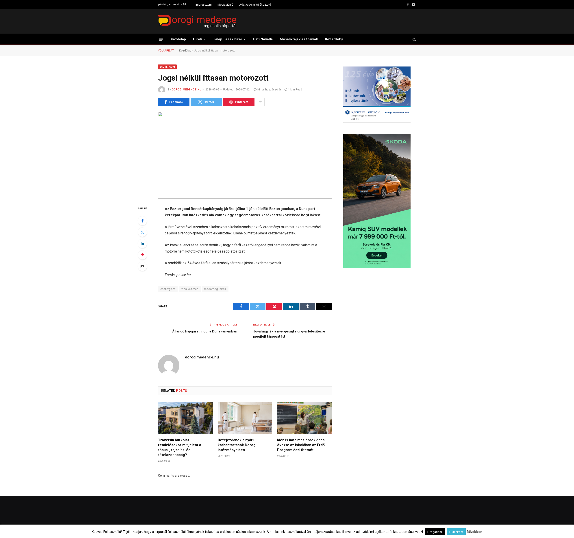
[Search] (414, 39)
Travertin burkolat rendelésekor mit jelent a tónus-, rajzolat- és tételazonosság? (179, 447)
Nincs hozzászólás (269, 89)
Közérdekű (334, 39)
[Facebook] (142, 220)
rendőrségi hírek (215, 289)
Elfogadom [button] (434, 532)
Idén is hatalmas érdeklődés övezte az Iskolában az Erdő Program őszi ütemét (301, 445)
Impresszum (204, 4)
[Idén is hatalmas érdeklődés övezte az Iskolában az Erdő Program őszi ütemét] (304, 418)
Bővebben (474, 532)
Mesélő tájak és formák (299, 39)
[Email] (142, 266)
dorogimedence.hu (187, 89)
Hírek (197, 39)
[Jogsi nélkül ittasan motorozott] (245, 155)
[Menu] (161, 39)
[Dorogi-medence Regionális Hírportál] (197, 21)
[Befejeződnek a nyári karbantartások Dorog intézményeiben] (245, 418)
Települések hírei (227, 39)
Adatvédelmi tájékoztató (255, 4)
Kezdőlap (178, 39)
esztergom (167, 289)
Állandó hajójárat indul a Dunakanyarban (204, 331)
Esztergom (167, 67)
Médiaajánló (225, 4)
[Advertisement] (379, 308)
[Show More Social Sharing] (260, 102)
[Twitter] (142, 232)
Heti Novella (263, 39)
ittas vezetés (189, 289)
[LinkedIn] (142, 243)
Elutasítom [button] (456, 532)
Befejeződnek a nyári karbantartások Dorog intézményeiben (237, 445)
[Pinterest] (142, 255)
